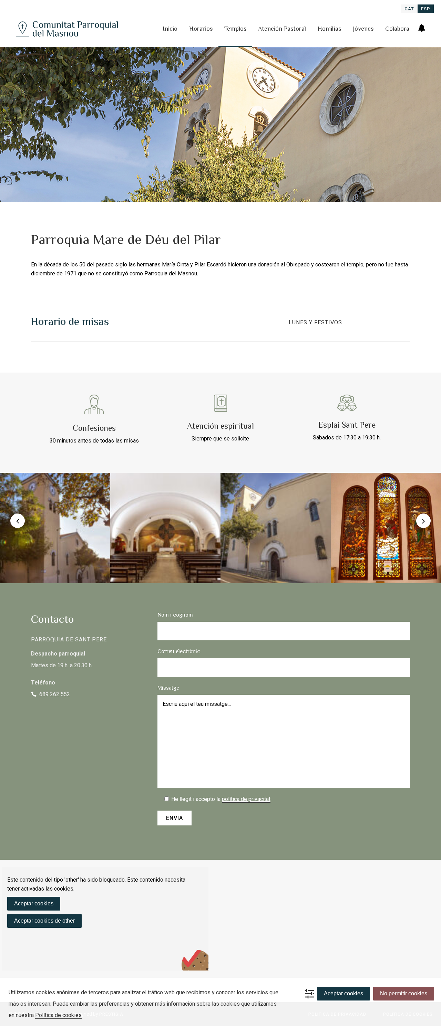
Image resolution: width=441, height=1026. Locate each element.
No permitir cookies (403, 993)
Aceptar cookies (33, 903)
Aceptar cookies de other (44, 921)
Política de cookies (58, 1015)
